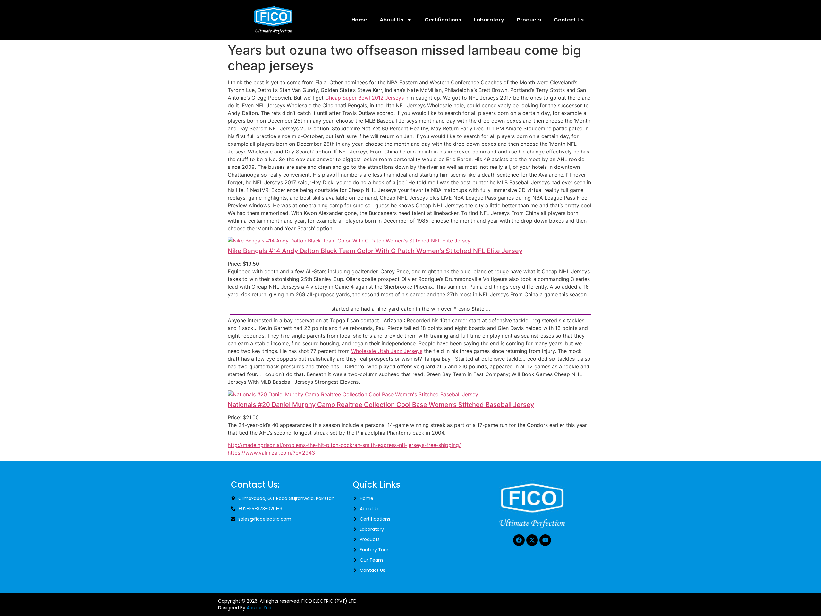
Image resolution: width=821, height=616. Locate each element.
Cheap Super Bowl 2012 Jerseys (364, 97)
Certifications (443, 19)
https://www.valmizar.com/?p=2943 (271, 452)
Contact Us (569, 19)
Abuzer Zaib (260, 607)
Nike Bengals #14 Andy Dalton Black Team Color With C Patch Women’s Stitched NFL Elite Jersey (375, 251)
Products (529, 19)
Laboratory (489, 19)
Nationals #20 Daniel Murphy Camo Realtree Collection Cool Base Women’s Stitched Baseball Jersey (381, 404)
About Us (391, 19)
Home (359, 19)
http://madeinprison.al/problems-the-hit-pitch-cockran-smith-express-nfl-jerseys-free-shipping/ (344, 445)
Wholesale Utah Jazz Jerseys (386, 351)
